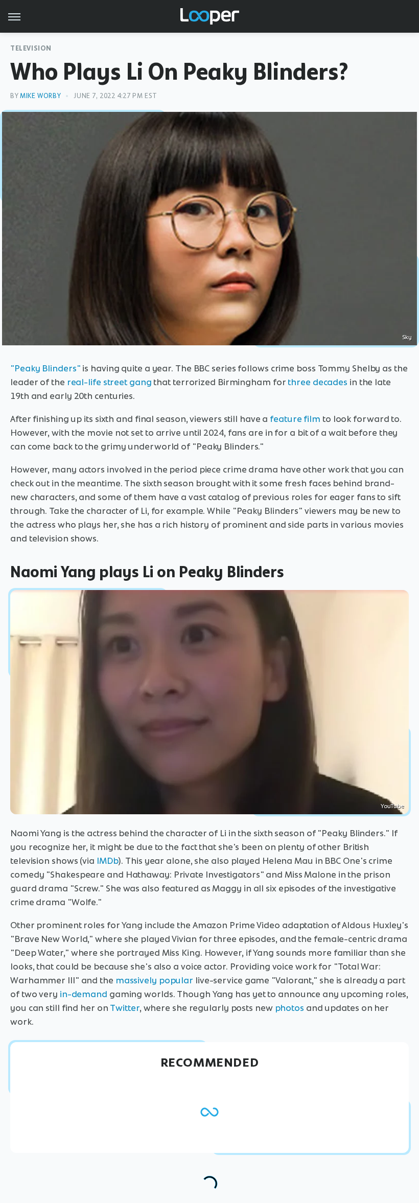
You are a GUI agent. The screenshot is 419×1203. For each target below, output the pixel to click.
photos (289, 1008)
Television (31, 48)
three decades (317, 382)
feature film (295, 419)
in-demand (83, 994)
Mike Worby (40, 95)
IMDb (108, 861)
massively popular (154, 980)
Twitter (124, 1008)
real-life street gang (109, 382)
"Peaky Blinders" (45, 368)
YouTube (392, 806)
